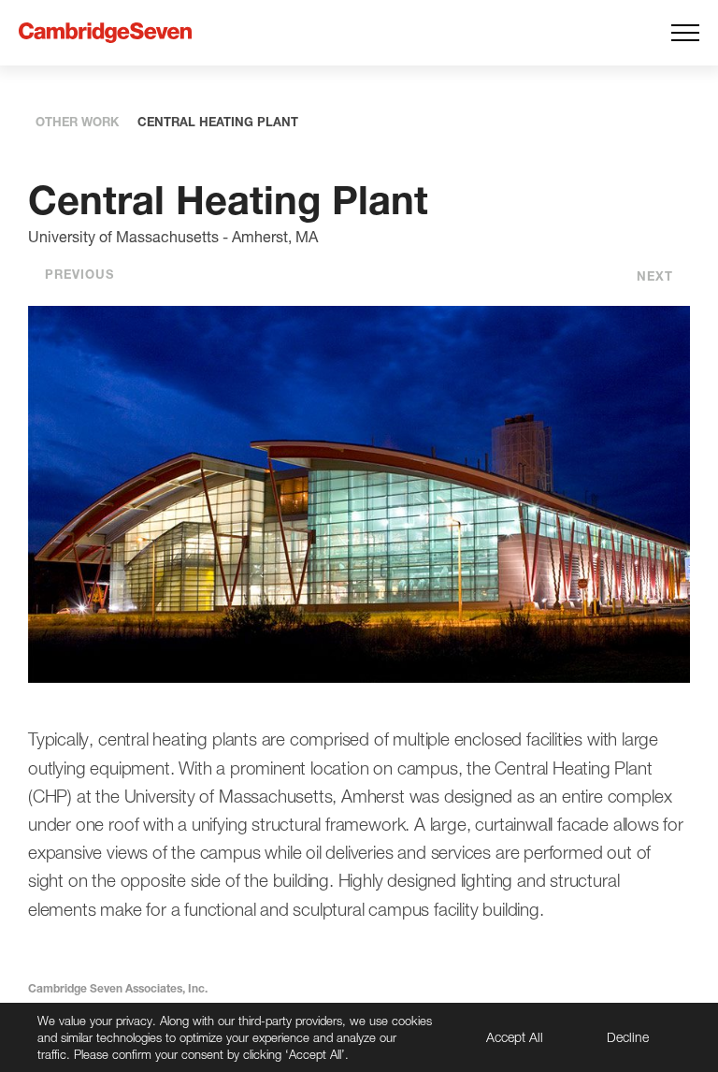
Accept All (514, 1037)
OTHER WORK (77, 121)
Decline (628, 1037)
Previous (79, 274)
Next (655, 275)
